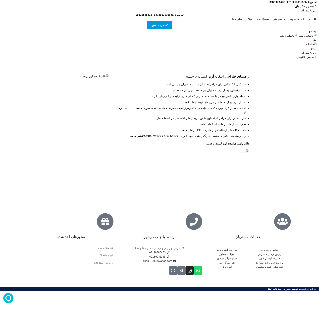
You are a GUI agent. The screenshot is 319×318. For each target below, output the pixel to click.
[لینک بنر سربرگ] (159, 159)
